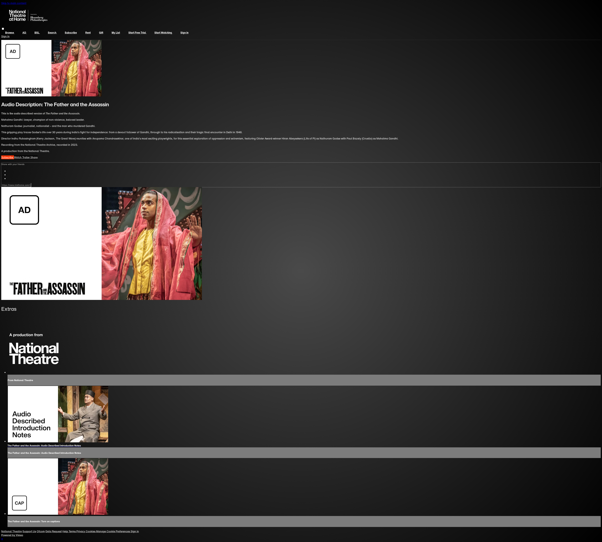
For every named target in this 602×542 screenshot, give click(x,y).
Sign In (5, 36)
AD (24, 32)
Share (34, 157)
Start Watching (163, 32)
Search (52, 32)
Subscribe (71, 32)
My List (116, 32)
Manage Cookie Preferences (113, 531)
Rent (88, 32)
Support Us (29, 531)
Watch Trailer (22, 157)
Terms (72, 531)
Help (65, 531)
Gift (101, 32)
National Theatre (11, 531)
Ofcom (41, 531)
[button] (3, 29)
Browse (10, 32)
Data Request (53, 531)
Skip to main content (13, 3)
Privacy (81, 531)
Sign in (184, 32)
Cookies (91, 531)
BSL (37, 32)
